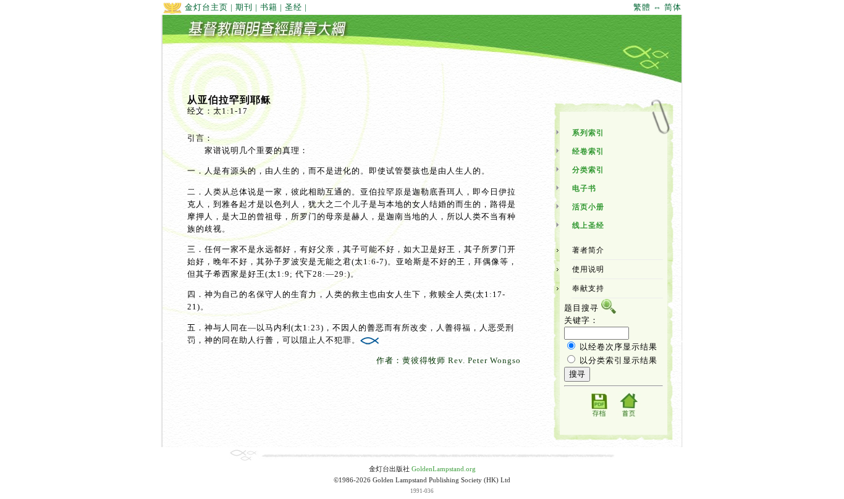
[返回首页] (628, 416)
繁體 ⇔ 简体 (657, 7)
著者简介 (588, 250)
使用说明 (588, 269)
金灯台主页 (205, 7)
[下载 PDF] (598, 416)
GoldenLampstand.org (443, 469)
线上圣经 (588, 225)
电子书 (584, 188)
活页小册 (588, 207)
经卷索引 (588, 151)
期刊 (244, 7)
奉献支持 (588, 288)
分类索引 (588, 170)
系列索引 (588, 132)
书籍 (268, 7)
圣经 (293, 7)
